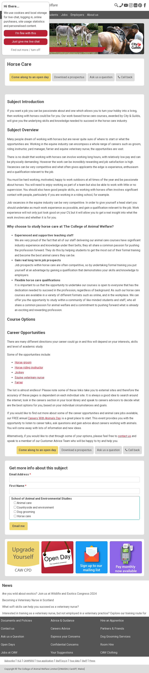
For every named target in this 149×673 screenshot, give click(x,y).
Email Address (20, 474)
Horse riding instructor (29, 367)
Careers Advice (60, 628)
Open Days (8, 644)
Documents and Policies (16, 620)
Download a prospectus (69, 77)
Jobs (64, 15)
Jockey (19, 372)
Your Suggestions (62, 652)
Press (92, 660)
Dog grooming (26, 511)
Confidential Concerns (64, 644)
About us (92, 15)
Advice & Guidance (62, 620)
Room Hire (107, 644)
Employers (77, 15)
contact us (124, 436)
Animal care (24, 503)
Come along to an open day (30, 77)
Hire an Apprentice (112, 620)
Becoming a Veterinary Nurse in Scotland (28, 600)
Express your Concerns (65, 636)
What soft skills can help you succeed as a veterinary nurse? (40, 606)
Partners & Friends (112, 628)
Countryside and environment (35, 507)
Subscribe (9, 660)
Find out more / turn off (25, 50)
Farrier (19, 382)
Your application (44, 660)
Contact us (7, 628)
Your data (75, 660)
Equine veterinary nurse (29, 377)
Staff (84, 660)
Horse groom (23, 362)
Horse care (24, 516)
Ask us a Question (12, 636)
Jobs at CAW (9, 652)
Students (52, 15)
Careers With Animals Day (44, 418)
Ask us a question (101, 77)
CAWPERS (29, 660)
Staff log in (61, 660)
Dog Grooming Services (115, 636)
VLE (19, 660)
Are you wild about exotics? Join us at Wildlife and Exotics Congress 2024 (49, 593)
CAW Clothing (108, 652)
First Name (17, 485)
